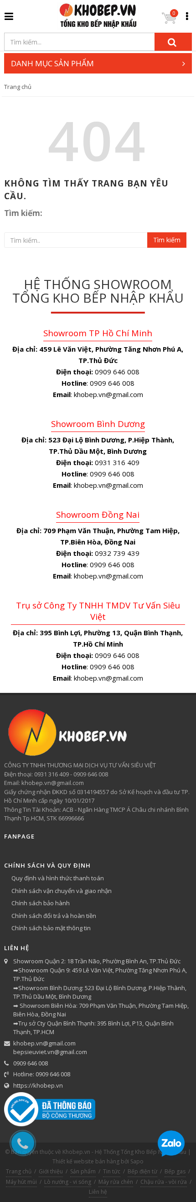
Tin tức (111, 1171)
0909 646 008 (30, 1063)
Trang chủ (17, 87)
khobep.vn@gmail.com (44, 1043)
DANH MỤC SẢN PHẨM (52, 63)
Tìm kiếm (167, 239)
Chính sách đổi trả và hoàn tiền (53, 916)
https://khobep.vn (38, 1085)
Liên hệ (98, 1192)
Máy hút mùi (21, 1182)
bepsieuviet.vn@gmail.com (50, 1052)
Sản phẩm (83, 1171)
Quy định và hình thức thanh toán (57, 878)
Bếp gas (175, 1171)
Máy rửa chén (115, 1182)
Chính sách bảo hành (40, 903)
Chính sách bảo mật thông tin (51, 928)
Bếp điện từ (142, 1171)
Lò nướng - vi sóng (67, 1182)
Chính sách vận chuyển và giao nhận (61, 891)
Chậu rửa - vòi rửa (163, 1182)
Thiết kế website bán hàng (85, 1161)
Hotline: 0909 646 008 (41, 1074)
